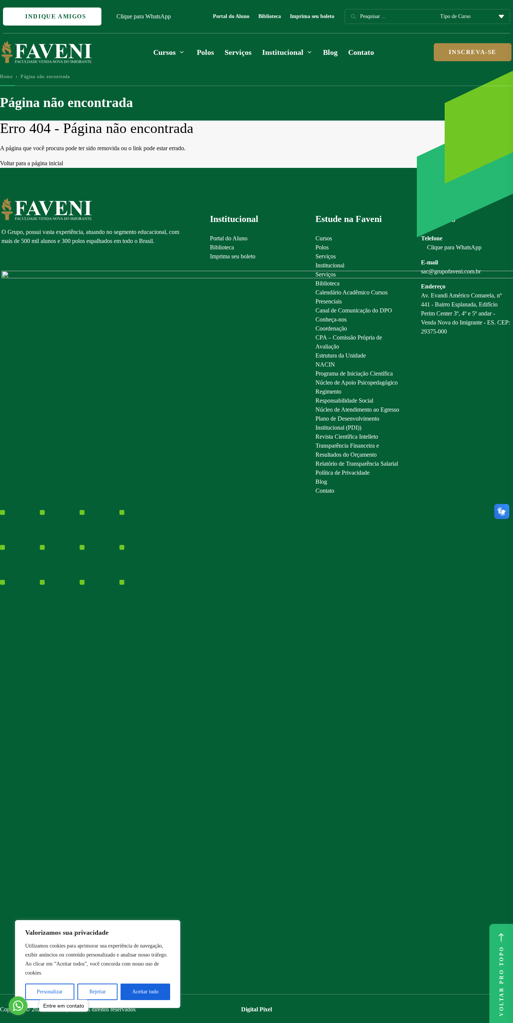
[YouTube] (31, 258)
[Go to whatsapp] (18, 1005)
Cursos (323, 238)
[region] (97, 964)
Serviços (238, 52)
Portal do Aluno (231, 16)
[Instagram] (5, 258)
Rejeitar (97, 991)
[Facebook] (18, 258)
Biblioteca (269, 16)
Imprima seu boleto (312, 16)
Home (6, 76)
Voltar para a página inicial (31, 163)
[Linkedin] (44, 258)
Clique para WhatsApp (143, 16)
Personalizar (50, 991)
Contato (361, 52)
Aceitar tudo (145, 991)
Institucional (329, 265)
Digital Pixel (256, 1009)
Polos (205, 52)
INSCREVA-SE (472, 52)
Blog (330, 52)
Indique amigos (54, 16)
